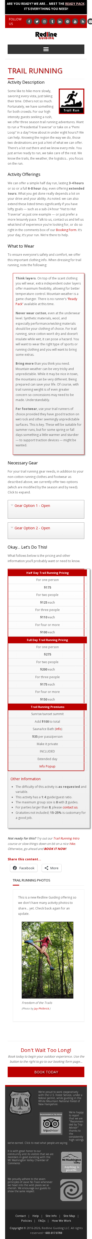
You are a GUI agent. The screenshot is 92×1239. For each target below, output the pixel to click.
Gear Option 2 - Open (32, 527)
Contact (20, 1216)
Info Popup (47, 766)
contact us (70, 807)
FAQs (41, 1220)
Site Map (69, 1216)
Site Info (51, 1216)
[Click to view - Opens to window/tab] (47, 997)
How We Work (61, 1220)
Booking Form (66, 230)
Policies (26, 1220)
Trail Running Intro (66, 838)
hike (72, 844)
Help (35, 1216)
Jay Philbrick (41, 1008)
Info (58, 729)
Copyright (16, 1228)
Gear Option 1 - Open (32, 505)
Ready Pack (74, 4)
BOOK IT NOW (55, 849)
